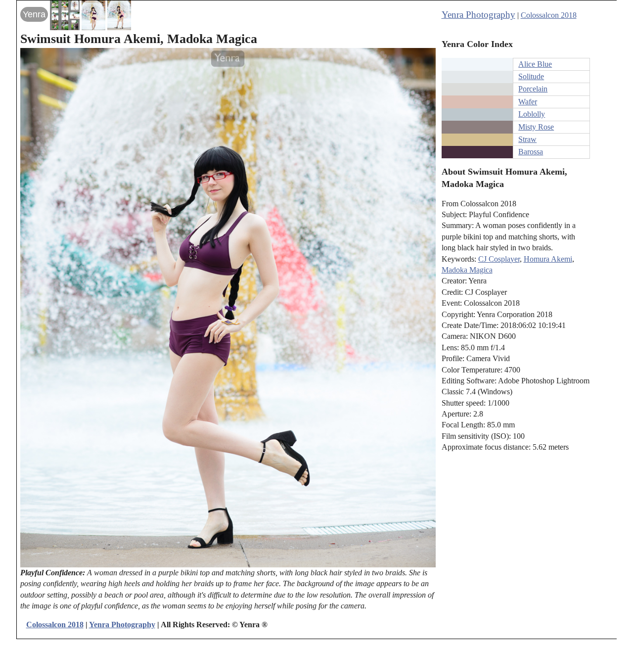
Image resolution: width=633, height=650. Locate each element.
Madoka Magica (467, 270)
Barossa (530, 151)
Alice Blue (535, 64)
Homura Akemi (548, 259)
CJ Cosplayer (499, 259)
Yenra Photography (478, 14)
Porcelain (532, 89)
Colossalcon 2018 (549, 15)
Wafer (527, 101)
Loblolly (531, 114)
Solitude (531, 76)
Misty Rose (536, 127)
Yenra (34, 14)
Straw (527, 139)
